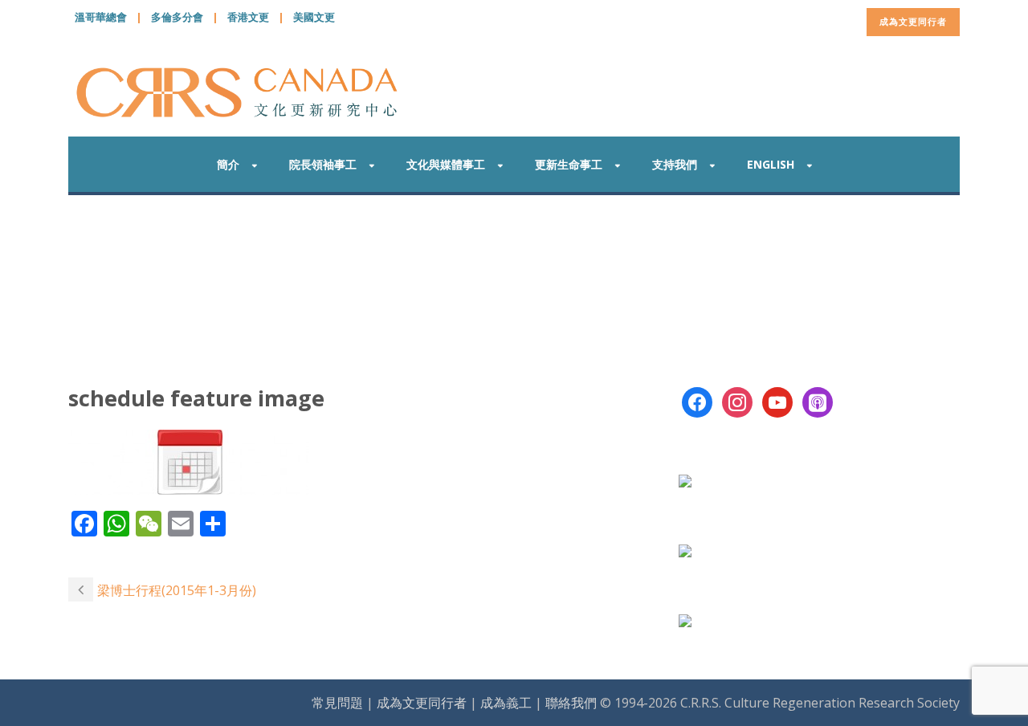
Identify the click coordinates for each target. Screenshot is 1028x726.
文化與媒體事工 (445, 164)
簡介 (228, 164)
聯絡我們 (571, 703)
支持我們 (674, 164)
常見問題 (337, 703)
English (770, 164)
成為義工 (506, 703)
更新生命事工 (568, 164)
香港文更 (248, 17)
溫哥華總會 (101, 17)
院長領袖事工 (323, 164)
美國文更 (314, 17)
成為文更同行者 (913, 21)
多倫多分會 (177, 17)
